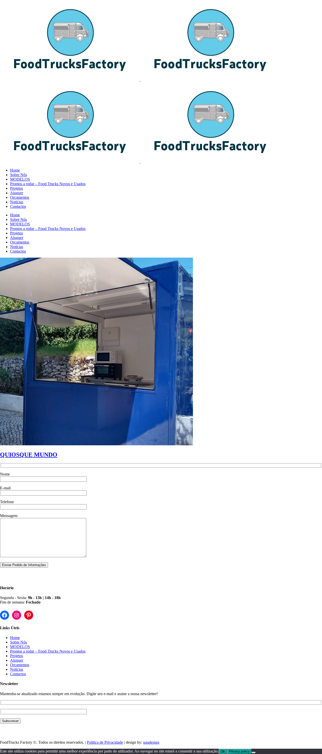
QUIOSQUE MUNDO (28, 454)
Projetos (16, 656)
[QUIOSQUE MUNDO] (96, 444)
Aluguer (16, 660)
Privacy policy (239, 751)
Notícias (16, 669)
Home (15, 638)
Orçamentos (19, 665)
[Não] (254, 752)
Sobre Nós (18, 642)
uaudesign (151, 742)
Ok (223, 751)
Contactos (18, 674)
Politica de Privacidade (105, 742)
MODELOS (20, 647)
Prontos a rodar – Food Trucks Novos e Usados (48, 651)
